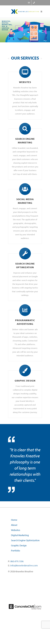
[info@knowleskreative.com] (28, 2)
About (14, 524)
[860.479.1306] (33, 2)
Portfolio (15, 550)
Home (14, 519)
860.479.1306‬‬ (17, 561)
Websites (15, 530)
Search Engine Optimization (25, 540)
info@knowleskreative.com (24, 565)
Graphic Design (19, 545)
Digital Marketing (20, 535)
